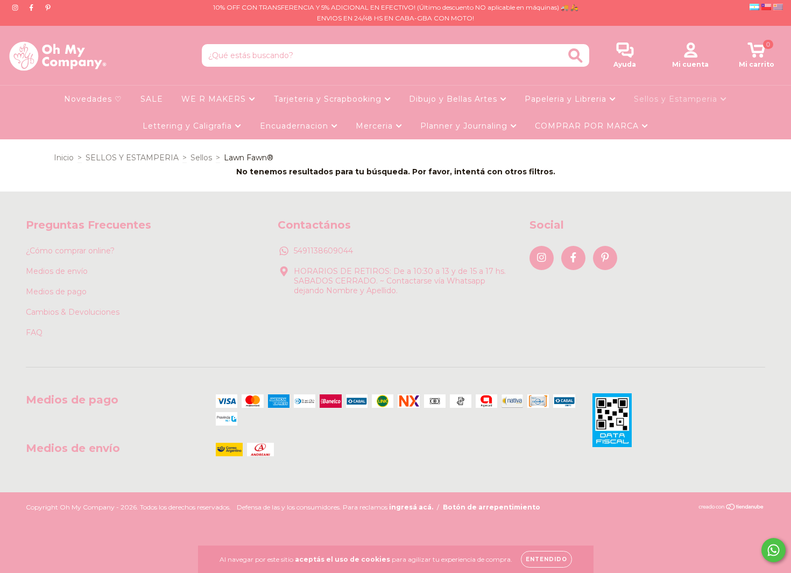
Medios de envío (57, 271)
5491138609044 (323, 251)
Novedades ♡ (93, 99)
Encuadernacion (295, 126)
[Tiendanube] (731, 508)
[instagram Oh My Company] (16, 7)
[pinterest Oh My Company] (48, 7)
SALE (151, 99)
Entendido (546, 559)
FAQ (34, 332)
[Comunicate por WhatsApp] (773, 550)
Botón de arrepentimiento (491, 507)
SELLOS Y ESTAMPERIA (132, 157)
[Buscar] (575, 55)
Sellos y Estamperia (677, 99)
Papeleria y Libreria (567, 99)
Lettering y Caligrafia (189, 126)
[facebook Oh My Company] (32, 7)
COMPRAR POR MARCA (588, 126)
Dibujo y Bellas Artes (454, 99)
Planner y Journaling (465, 126)
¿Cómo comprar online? (70, 251)
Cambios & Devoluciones (72, 312)
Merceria (376, 126)
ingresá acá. (411, 507)
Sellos (201, 157)
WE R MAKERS (215, 99)
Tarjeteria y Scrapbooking (329, 99)
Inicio (64, 157)
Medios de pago (56, 291)
